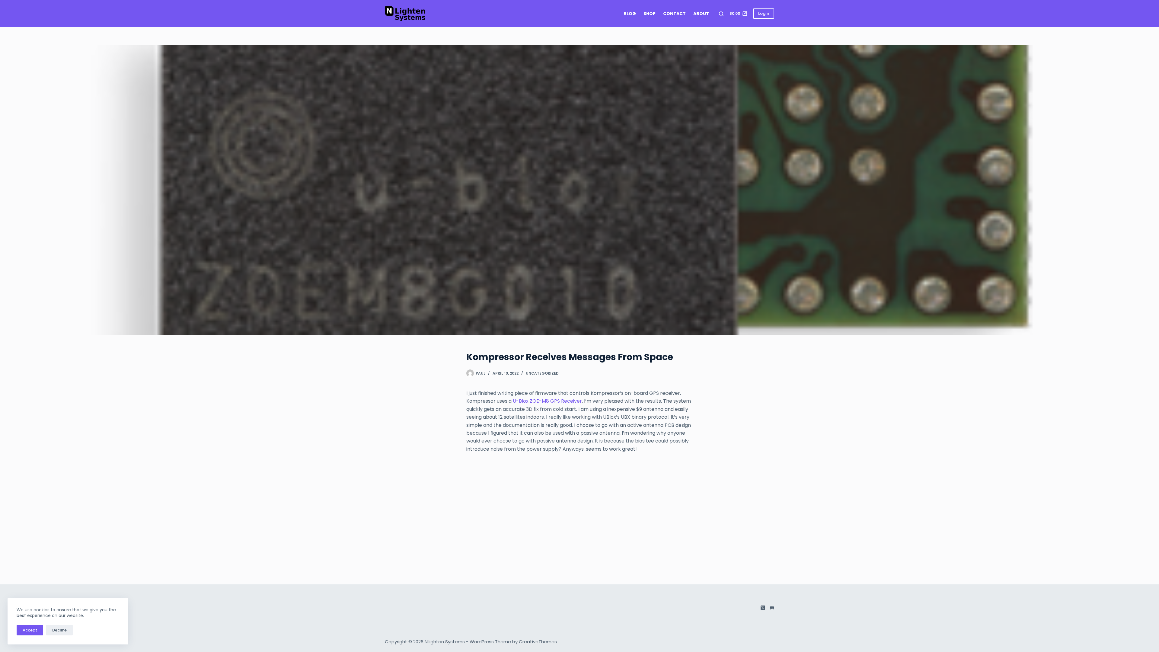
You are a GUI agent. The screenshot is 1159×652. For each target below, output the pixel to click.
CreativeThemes (538, 641)
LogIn (763, 13)
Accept (30, 630)
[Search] (721, 13)
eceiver (573, 401)
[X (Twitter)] (763, 608)
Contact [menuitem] (674, 14)
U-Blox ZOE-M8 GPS (537, 401)
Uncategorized (542, 373)
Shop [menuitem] (649, 14)
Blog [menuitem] (630, 14)
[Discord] (772, 608)
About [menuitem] (701, 14)
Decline (59, 630)
